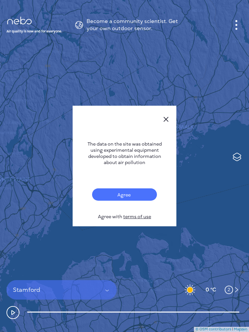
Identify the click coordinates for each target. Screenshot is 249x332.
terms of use (137, 217)
